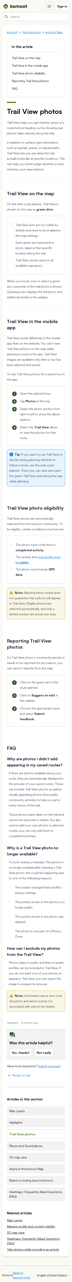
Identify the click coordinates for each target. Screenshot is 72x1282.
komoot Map (54, 32)
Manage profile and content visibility (31, 1226)
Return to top (21, 1075)
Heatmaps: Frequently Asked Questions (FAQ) (35, 1194)
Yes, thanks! (20, 1053)
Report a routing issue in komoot (31, 1180)
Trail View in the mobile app (30, 65)
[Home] (15, 6)
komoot (12, 32)
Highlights (15, 1122)
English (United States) (52, 1275)
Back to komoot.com (21, 1275)
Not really (44, 1053)
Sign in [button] (62, 6)
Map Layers (17, 1111)
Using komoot (31, 32)
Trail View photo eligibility (28, 73)
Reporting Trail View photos (30, 81)
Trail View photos (22, 1134)
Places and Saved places (25, 1146)
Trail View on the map (26, 58)
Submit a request (49, 1066)
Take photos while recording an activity (33, 1249)
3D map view (18, 1157)
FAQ (15, 89)
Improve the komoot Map (26, 1169)
